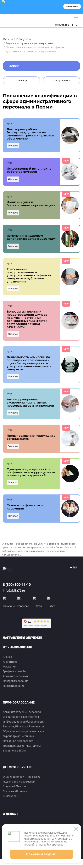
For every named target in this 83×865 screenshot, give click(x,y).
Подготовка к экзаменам (19, 781)
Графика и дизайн (14, 671)
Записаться (72, 6)
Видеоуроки (10, 796)
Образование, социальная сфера (24, 731)
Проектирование (13, 685)
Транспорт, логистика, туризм (22, 745)
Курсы (8, 39)
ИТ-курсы (23, 39)
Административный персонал (30, 43)
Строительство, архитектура (21, 716)
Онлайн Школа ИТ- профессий (22, 776)
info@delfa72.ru (14, 590)
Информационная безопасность (23, 721)
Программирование (15, 681)
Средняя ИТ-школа (14, 786)
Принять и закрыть (41, 854)
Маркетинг (10, 666)
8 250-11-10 (66, 24)
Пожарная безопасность (18, 740)
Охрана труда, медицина (18, 736)
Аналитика (10, 661)
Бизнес (7, 656)
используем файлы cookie (45, 832)
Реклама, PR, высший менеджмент (25, 726)
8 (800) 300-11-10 (17, 585)
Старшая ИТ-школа (15, 791)
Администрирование (16, 676)
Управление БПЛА (14, 750)
